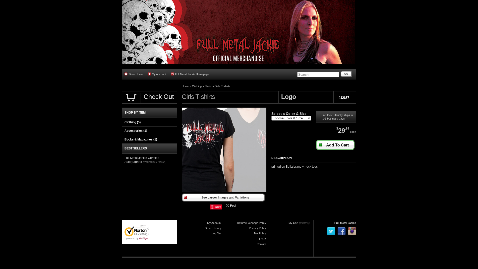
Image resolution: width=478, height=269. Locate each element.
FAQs (262, 238)
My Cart (293, 222)
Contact (261, 244)
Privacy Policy (257, 228)
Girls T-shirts (222, 86)
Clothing (197, 86)
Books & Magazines (140, 139)
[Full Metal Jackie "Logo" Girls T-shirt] (224, 191)
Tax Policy (260, 233)
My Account (159, 74)
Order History (213, 228)
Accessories (135, 131)
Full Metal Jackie (345, 222)
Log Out (216, 233)
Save (218, 207)
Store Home (135, 74)
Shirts (208, 86)
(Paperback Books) (155, 161)
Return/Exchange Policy (251, 222)
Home (185, 86)
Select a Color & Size (288, 114)
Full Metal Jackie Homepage (192, 74)
